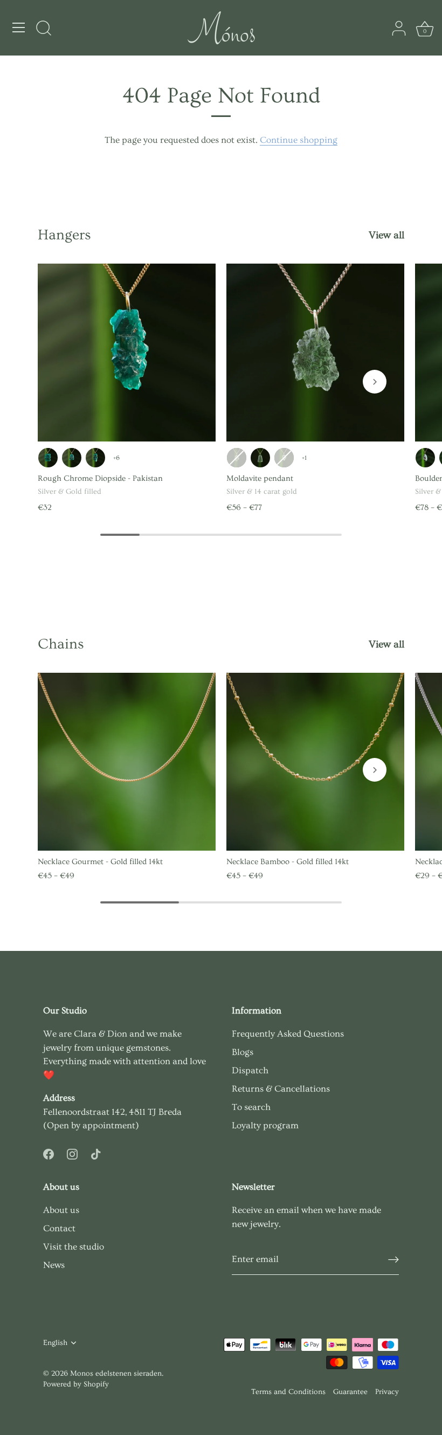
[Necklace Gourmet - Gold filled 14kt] (127, 762)
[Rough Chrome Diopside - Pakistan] (127, 352)
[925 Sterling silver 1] (425, 457)
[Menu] (19, 27)
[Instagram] (72, 1152)
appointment (108, 1125)
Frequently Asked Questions (288, 1034)
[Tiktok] (96, 1152)
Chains (61, 644)
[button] (374, 382)
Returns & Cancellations (281, 1089)
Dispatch (250, 1070)
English (55, 1343)
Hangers (64, 235)
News (54, 1265)
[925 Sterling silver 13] (260, 457)
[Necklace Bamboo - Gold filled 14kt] (315, 762)
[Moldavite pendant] (315, 352)
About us (61, 1210)
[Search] (44, 29)
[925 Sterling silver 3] (71, 457)
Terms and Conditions (288, 1392)
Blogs (242, 1052)
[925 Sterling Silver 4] (95, 457)
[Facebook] (48, 1152)
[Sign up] (393, 1259)
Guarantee (350, 1392)
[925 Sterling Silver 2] (236, 457)
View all (386, 235)
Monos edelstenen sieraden (116, 1373)
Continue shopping (298, 140)
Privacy (387, 1392)
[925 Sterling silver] (48, 457)
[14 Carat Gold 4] (284, 457)
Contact (59, 1228)
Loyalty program (265, 1125)
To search (251, 1107)
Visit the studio (73, 1246)
